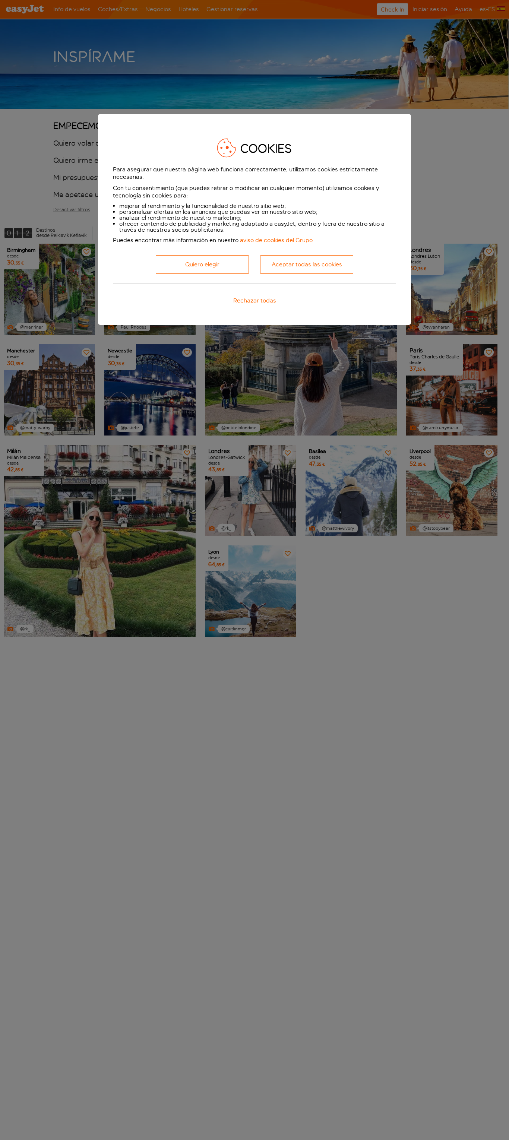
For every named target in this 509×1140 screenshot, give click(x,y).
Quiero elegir (202, 264)
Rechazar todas (254, 300)
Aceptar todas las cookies (307, 264)
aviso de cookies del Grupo (276, 240)
